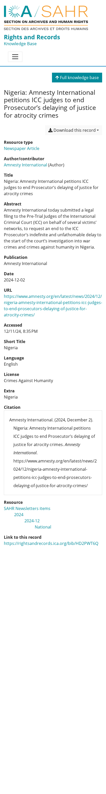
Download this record (74, 130)
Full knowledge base (79, 77)
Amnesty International (25, 165)
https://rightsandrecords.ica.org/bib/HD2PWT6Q (51, 543)
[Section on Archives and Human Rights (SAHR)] (46, 17)
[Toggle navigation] (15, 57)
